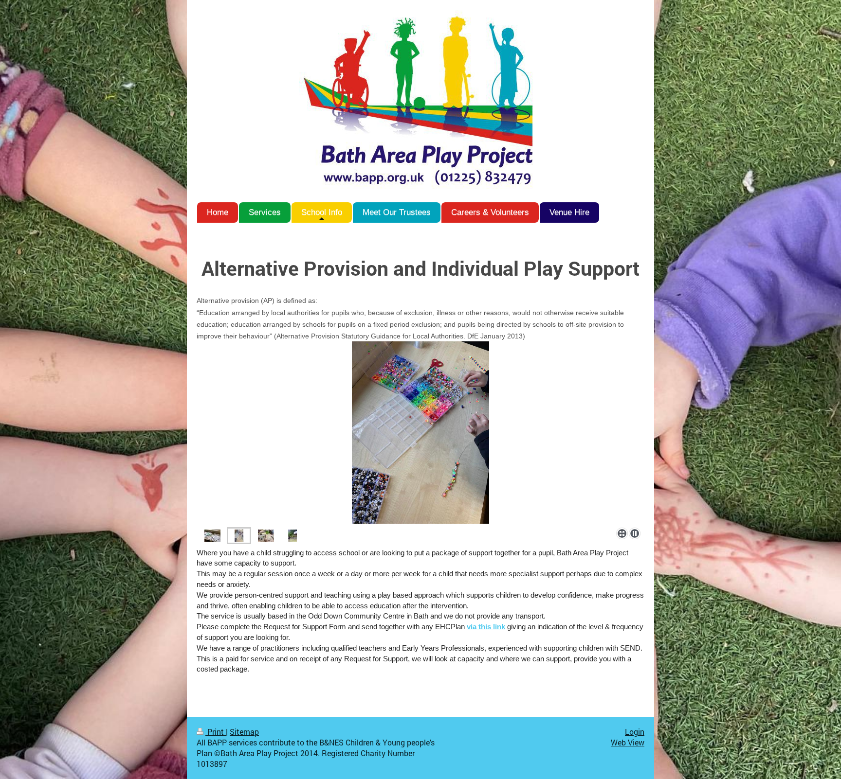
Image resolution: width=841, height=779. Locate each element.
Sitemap (244, 732)
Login (634, 732)
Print (215, 732)
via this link (486, 627)
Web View (627, 742)
